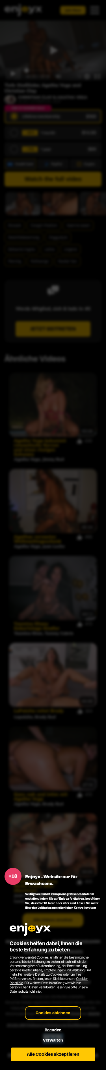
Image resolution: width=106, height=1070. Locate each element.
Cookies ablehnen (53, 1013)
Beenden (53, 1030)
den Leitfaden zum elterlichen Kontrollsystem (64, 907)
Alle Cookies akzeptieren (53, 1054)
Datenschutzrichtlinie (25, 991)
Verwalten (53, 1040)
